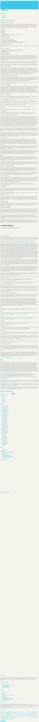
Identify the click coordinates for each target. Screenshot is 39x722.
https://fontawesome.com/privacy (10, 342)
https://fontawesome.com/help (22, 341)
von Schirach (37, 716)
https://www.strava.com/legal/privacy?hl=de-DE (7, 348)
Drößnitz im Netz (5, 449)
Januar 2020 (4, 405)
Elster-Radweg (35, 711)
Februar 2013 (4, 437)
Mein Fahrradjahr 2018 (5, 687)
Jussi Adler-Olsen (28, 713)
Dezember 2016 (4, 417)
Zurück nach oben (3, 721)
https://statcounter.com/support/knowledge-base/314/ (9, 372)
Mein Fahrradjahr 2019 (5, 684)
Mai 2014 (3, 428)
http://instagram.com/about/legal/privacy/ (6, 356)
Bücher (3, 399)
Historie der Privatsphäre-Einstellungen (8, 456)
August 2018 (4, 412)
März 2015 (4, 423)
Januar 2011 (4, 441)
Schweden (5, 716)
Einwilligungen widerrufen (6, 457)
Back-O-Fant (4, 451)
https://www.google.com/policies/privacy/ (19, 313)
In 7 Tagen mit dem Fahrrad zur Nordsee (8, 685)
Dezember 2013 (4, 431)
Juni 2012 (3, 439)
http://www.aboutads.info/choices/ (32, 133)
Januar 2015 (4, 425)
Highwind (11, 719)
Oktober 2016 (4, 418)
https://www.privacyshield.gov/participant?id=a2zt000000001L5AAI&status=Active (22, 241)
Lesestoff (8, 714)
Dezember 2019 (4, 406)
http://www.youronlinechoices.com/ (9, 134)
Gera (15, 713)
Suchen (1, 393)
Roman (33, 714)
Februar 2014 (4, 429)
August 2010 (4, 443)
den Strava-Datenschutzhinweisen (26, 347)
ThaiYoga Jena (4, 453)
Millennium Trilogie (18, 714)
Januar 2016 (4, 420)
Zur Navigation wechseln (4, 1)
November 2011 (4, 440)
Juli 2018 (3, 413)
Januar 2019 (4, 408)
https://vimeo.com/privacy (23, 309)
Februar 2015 (4, 424)
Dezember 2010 (4, 442)
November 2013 (4, 432)
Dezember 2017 (4, 415)
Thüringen (20, 716)
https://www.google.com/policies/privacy (6, 280)
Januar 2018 (4, 414)
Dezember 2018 (4, 409)
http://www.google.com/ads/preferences (27, 282)
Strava (18, 716)
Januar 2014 (4, 430)
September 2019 (4, 407)
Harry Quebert (22, 713)
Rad (28, 714)
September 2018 (4, 411)
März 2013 (4, 436)
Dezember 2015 (4, 421)
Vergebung (33, 716)
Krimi (35, 713)
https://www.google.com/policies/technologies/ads (7, 279)
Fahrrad (7, 713)
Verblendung (24, 716)
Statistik (10, 716)
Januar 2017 (4, 416)
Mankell (13, 714)
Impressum (4, 16)
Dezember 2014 (4, 426)
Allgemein (3, 397)
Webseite (9, 717)
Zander (15, 717)
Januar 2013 (4, 438)
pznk (3, 450)
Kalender (32, 713)
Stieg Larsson (14, 716)
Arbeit (3, 398)
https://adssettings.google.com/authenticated (6, 314)
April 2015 (4, 422)
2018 (1, 711)
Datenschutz (4, 17)
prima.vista (4, 691)
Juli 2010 (3, 444)
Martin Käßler (4, 454)
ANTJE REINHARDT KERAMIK (7, 452)
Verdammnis (29, 716)
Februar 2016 (4, 419)
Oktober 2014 (4, 427)
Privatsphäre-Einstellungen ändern (7, 455)
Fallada (10, 713)
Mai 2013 (3, 434)
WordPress (7, 719)
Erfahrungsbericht (2, 713)
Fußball (13, 713)
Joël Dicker (25, 713)
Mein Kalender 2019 (5, 686)
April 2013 (4, 435)
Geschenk (18, 713)
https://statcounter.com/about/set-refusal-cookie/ (7, 376)
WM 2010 (12, 717)
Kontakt (3, 15)
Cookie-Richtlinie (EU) (5, 697)
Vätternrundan (4, 401)
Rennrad (30, 714)
